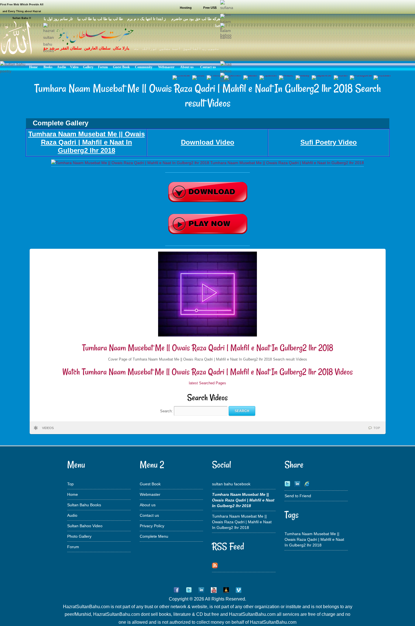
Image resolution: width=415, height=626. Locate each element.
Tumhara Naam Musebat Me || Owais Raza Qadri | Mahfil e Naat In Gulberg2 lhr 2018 (207, 347)
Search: (167, 411)
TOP (377, 428)
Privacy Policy (152, 526)
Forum (73, 546)
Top (70, 484)
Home (72, 494)
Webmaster (150, 494)
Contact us (149, 515)
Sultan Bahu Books (84, 505)
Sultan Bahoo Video (84, 526)
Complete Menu (154, 536)
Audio (72, 515)
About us (148, 505)
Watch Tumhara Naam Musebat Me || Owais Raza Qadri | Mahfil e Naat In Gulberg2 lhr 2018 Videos (207, 372)
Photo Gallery (79, 536)
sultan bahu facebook (231, 484)
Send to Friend (298, 496)
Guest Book (150, 484)
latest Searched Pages (207, 383)
